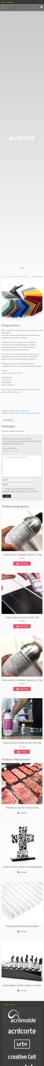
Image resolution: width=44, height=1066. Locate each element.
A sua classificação (9, 448)
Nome (5, 480)
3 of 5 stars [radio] (10, 450)
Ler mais (23, 752)
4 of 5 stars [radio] (14, 450)
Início (3, 276)
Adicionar (23, 563)
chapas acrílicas (30, 413)
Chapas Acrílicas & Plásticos (18, 276)
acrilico (11, 413)
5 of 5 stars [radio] (17, 450)
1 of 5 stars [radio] (4, 450)
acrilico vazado (19, 413)
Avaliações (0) (8, 420)
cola (38, 413)
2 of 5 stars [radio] (7, 450)
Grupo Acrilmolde (7, 2)
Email (5, 484)
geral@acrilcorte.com (12, 392)
